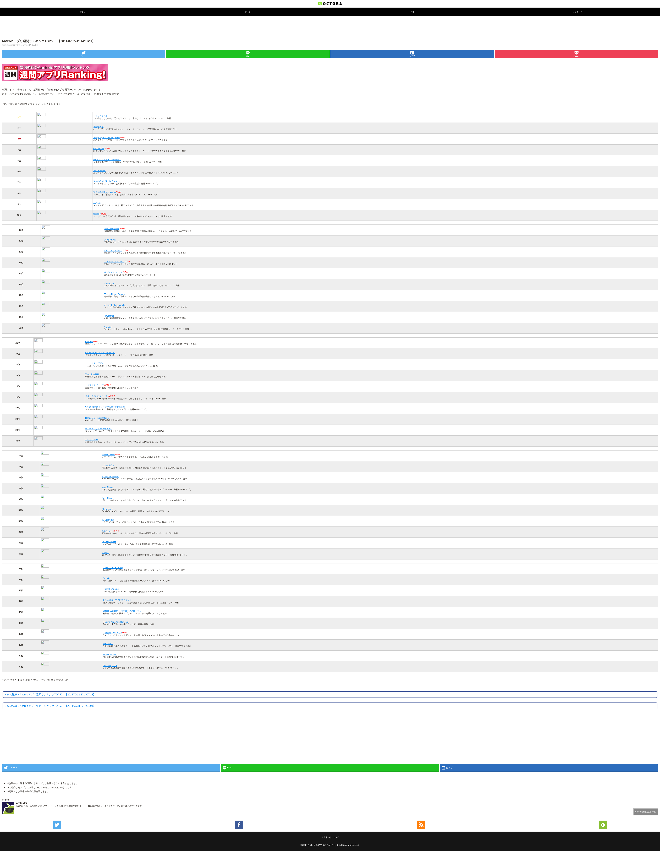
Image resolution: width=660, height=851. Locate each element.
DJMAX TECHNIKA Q (113, 567)
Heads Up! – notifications (97, 418)
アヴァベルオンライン (114, 261)
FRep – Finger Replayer (115, 294)
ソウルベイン (108, 465)
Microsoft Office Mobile (114, 305)
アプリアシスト (100, 116)
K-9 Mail (108, 327)
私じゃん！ (107, 531)
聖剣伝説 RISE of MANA (104, 192)
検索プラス (108, 643)
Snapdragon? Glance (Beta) (106, 137)
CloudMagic (107, 509)
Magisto (105, 552)
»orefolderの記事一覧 (645, 811)
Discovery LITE (110, 665)
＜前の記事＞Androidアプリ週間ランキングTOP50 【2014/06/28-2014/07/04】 (50, 706)
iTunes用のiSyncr (111, 589)
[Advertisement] (330, 27)
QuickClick (107, 498)
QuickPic (107, 578)
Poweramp (109, 316)
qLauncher (109, 283)
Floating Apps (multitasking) (116, 622)
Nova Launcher (110, 655)
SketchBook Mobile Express (106, 181)
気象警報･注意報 (111, 228)
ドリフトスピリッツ (94, 385)
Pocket (576, 56)
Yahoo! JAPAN (92, 374)
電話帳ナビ (98, 126)
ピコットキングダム (94, 363)
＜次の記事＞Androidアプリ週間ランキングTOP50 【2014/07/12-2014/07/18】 (50, 694)
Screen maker (108, 454)
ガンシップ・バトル (113, 272)
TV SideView (108, 520)
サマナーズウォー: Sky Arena (98, 428)
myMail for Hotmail (110, 476)
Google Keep (110, 240)
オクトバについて (330, 837)
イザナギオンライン (113, 250)
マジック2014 (91, 439)
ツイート (83, 56)
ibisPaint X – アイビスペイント (117, 600)
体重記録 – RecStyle (112, 633)
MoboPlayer (107, 487)
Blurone (89, 341)
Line (248, 56)
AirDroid (97, 203)
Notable (97, 214)
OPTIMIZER (98, 148)
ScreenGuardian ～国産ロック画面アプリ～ (123, 611)
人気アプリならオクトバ (325, 845)
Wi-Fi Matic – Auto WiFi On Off (107, 159)
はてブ (412, 56)
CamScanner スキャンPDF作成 (100, 352)
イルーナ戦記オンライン (96, 396)
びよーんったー (109, 541)
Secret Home (99, 170)
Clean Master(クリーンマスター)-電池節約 (105, 407)
